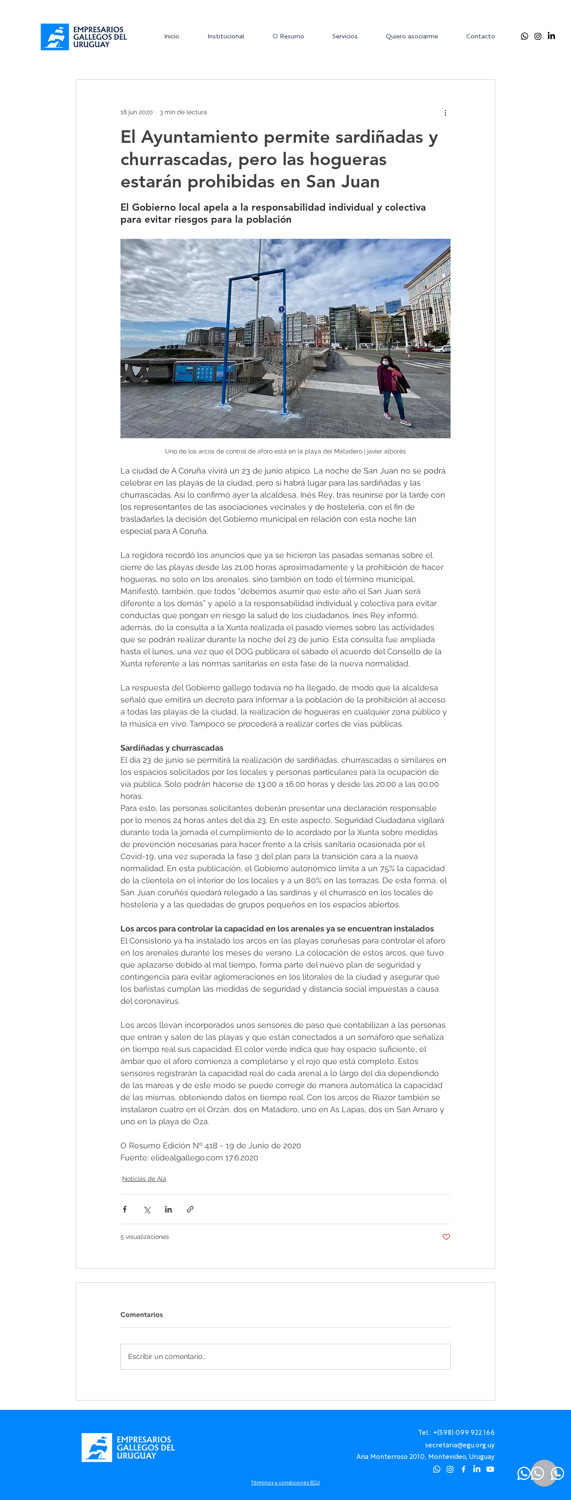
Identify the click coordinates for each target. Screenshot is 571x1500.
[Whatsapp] (524, 36)
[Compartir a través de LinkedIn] (168, 1209)
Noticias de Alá (144, 1178)
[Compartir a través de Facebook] (124, 1209)
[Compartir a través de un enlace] (190, 1209)
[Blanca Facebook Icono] (463, 1469)
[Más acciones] (445, 112)
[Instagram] (538, 36)
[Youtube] (490, 1469)
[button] (232, 36)
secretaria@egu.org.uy (460, 1444)
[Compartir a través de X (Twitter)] (146, 1209)
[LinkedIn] (551, 36)
